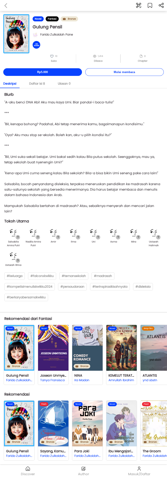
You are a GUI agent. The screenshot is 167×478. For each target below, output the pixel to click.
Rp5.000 (42, 72)
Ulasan (64, 83)
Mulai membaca (124, 72)
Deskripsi (9, 83)
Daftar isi (37, 83)
